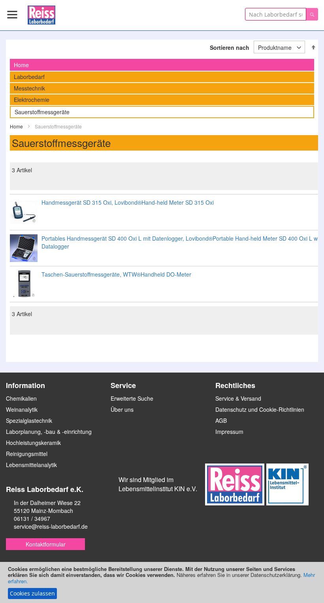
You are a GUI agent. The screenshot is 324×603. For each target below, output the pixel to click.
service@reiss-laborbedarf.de (51, 526)
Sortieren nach (229, 47)
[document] (162, 582)
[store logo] (41, 13)
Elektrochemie (31, 100)
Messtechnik (29, 88)
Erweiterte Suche (132, 398)
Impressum (229, 431)
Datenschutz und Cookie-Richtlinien (259, 409)
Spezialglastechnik (29, 420)
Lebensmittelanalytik (31, 465)
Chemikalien (21, 398)
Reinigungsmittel (26, 454)
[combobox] (275, 14)
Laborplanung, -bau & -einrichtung (49, 431)
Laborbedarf (29, 77)
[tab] (162, 65)
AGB (221, 420)
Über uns (122, 409)
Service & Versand (238, 398)
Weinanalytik (22, 409)
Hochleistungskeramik (33, 443)
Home (17, 126)
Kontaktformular (46, 544)
